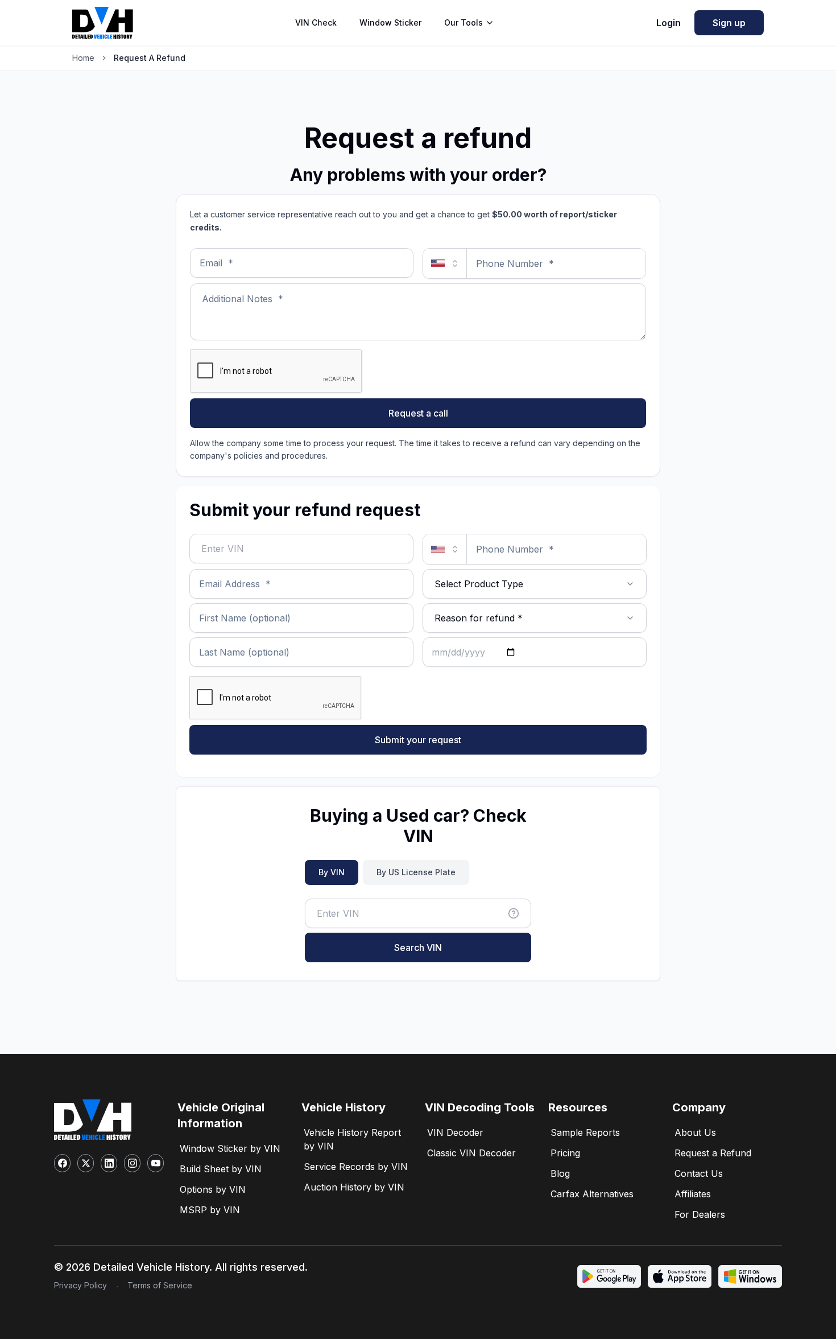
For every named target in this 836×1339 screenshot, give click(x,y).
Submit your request (418, 739)
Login (668, 22)
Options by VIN (213, 1189)
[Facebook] (62, 1163)
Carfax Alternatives (592, 1194)
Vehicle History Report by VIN (352, 1139)
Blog (560, 1173)
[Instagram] (132, 1163)
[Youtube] (155, 1163)
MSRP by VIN (210, 1210)
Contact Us (698, 1173)
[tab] (331, 872)
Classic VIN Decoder (471, 1153)
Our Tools (463, 22)
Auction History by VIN (354, 1187)
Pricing (565, 1153)
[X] (85, 1163)
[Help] (513, 913)
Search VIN (418, 947)
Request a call (418, 413)
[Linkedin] (109, 1163)
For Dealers (699, 1214)
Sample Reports (585, 1132)
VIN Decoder (455, 1132)
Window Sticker (390, 22)
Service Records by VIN (356, 1166)
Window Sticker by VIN (230, 1148)
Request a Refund (712, 1153)
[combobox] (535, 584)
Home (83, 58)
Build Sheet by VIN (221, 1169)
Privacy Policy (80, 1285)
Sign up (729, 22)
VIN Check (316, 22)
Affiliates (692, 1194)
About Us (695, 1132)
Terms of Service (159, 1285)
